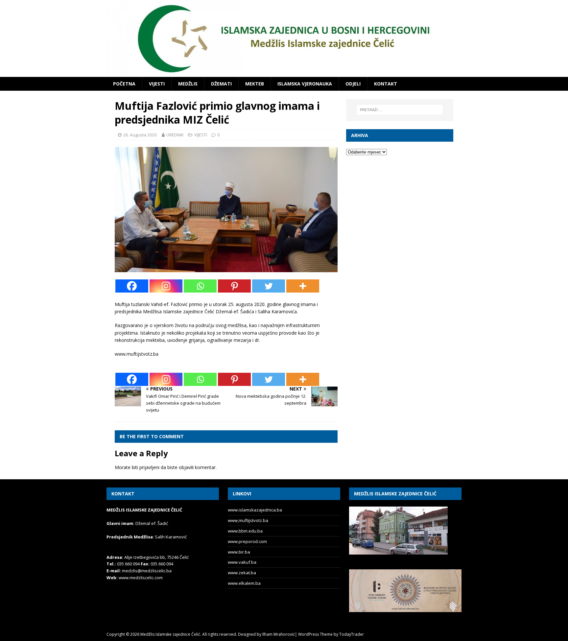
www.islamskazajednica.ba (255, 510)
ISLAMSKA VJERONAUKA (304, 84)
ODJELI (353, 84)
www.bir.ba (239, 552)
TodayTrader (351, 634)
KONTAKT (385, 84)
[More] (302, 286)
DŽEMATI (221, 84)
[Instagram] (166, 286)
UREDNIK (175, 135)
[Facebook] (131, 286)
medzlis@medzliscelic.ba (147, 571)
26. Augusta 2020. (140, 135)
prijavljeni (149, 467)
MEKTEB (254, 84)
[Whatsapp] (200, 286)
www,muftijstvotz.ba (248, 520)
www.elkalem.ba (244, 583)
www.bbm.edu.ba (245, 531)
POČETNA (124, 84)
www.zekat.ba (242, 573)
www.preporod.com (247, 541)
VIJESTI (157, 84)
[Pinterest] (234, 286)
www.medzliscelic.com (141, 578)
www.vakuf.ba (242, 562)
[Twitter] (268, 286)
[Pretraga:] (399, 109)
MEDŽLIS (188, 84)
